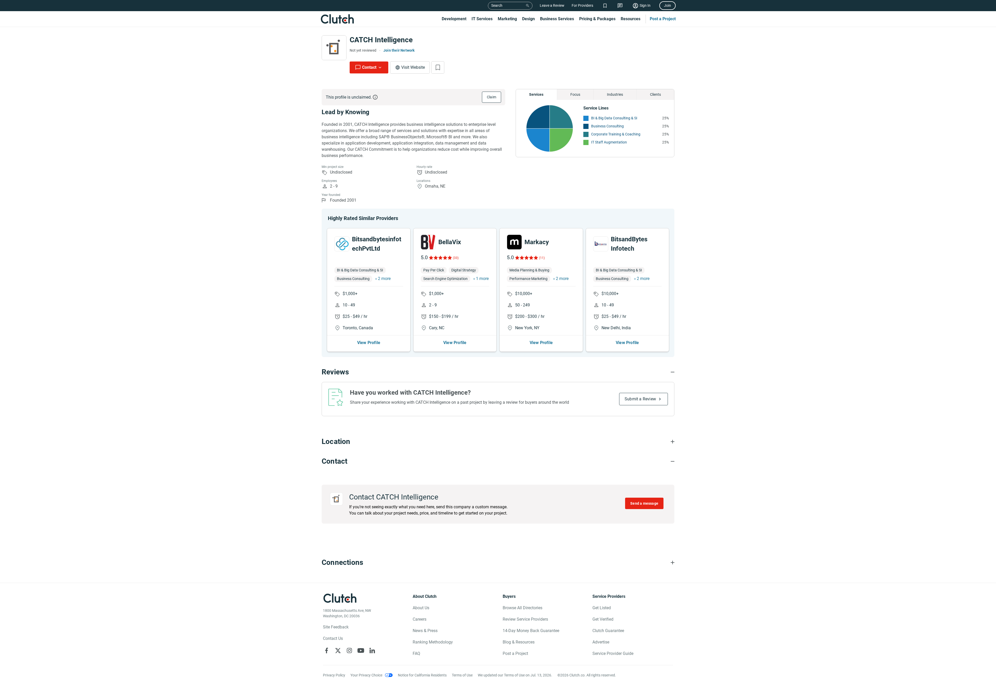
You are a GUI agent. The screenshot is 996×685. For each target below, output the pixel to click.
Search (496, 5)
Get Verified (602, 619)
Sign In (645, 5)
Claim (491, 97)
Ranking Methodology (433, 642)
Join (667, 5)
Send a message (644, 503)
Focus (575, 94)
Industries (615, 94)
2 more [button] (384, 278)
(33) (456, 258)
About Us (421, 607)
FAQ (416, 653)
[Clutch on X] (338, 650)
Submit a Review (640, 398)
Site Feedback (336, 627)
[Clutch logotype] (337, 19)
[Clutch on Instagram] (349, 650)
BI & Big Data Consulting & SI (614, 118)
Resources (630, 18)
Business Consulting (607, 126)
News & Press (425, 630)
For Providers (582, 5)
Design (528, 18)
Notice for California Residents (422, 675)
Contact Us (333, 638)
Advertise (600, 642)
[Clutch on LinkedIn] (372, 650)
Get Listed (601, 607)
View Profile (368, 342)
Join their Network (399, 50)
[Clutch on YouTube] (360, 650)
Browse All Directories (522, 607)
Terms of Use (462, 675)
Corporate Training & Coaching (615, 134)
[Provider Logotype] (334, 47)
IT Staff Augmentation (609, 142)
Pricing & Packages (597, 18)
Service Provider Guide (612, 653)
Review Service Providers (525, 619)
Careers (419, 619)
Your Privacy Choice (366, 675)
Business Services (557, 18)
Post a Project (663, 18)
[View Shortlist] (605, 5)
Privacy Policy (334, 675)
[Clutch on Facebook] (326, 650)
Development (454, 18)
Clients (655, 94)
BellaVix (449, 242)
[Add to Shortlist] (438, 67)
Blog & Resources (519, 642)
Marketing (507, 18)
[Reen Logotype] (341, 243)
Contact (369, 67)
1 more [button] (482, 278)
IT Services (482, 18)
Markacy (536, 242)
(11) (542, 258)
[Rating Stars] (440, 257)
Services (536, 94)
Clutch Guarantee (608, 630)
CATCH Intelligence (381, 40)
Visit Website (413, 67)
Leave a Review (552, 5)
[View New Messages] (620, 5)
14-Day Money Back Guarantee (531, 630)
